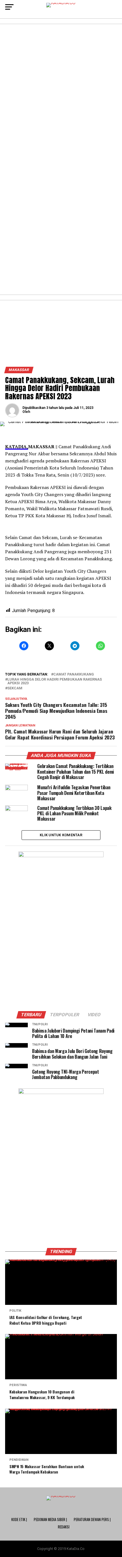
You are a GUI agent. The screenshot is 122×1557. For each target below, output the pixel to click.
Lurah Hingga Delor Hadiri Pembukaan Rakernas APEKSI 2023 (54, 681)
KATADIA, (16, 446)
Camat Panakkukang (73, 674)
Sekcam (14, 688)
